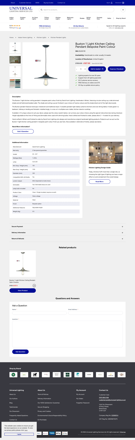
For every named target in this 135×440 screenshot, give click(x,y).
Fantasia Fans (99, 18)
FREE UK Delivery (45, 26)
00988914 (114, 415)
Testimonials (13, 407)
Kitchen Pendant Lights (58, 37)
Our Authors (13, 399)
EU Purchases (42, 420)
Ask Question (20, 352)
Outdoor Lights (23, 18)
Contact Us (61, 3)
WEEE (37, 3)
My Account (80, 394)
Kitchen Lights (58, 18)
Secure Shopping (43, 407)
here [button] (26, 430)
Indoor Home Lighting (25, 37)
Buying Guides (48, 3)
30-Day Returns (78, 26)
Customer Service (25, 3)
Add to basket (96, 69)
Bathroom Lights (70, 18)
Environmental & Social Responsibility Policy (52, 415)
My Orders (79, 399)
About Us (12, 394)
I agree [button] (19, 434)
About (13, 3)
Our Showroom (14, 411)
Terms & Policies (43, 394)
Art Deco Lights (35, 18)
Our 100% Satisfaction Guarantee (49, 403)
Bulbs (109, 18)
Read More (100, 181)
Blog (10, 403)
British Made (89, 18)
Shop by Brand (121, 18)
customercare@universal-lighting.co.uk (112, 400)
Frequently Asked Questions (18, 415)
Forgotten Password (82, 403)
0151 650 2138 (119, 28)
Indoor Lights (11, 18)
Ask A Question (22, 131)
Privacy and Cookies (44, 411)
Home (11, 37)
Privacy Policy (108, 434)
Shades (82, 18)
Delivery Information (44, 399)
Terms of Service (118, 434)
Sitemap (123, 432)
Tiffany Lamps (46, 18)
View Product (23, 290)
